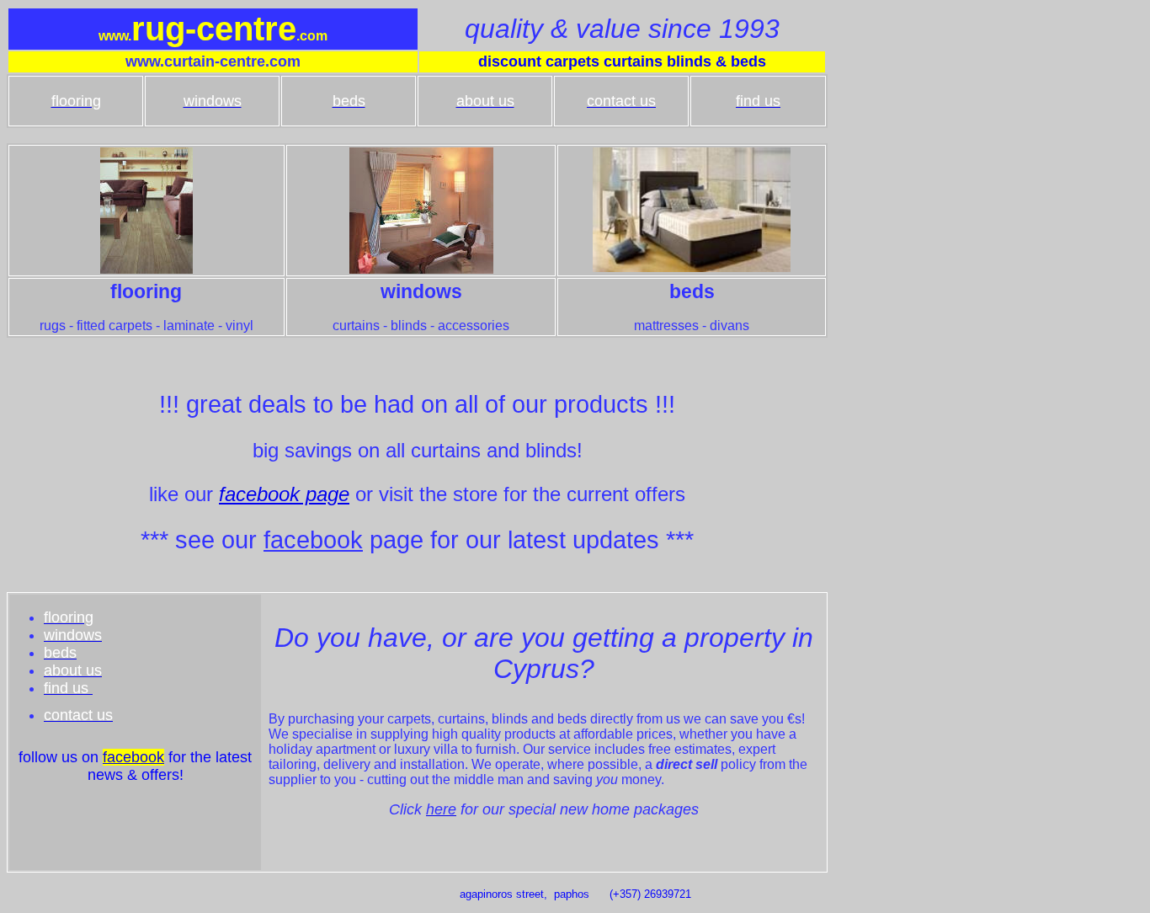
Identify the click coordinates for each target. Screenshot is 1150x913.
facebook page (284, 494)
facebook (313, 539)
